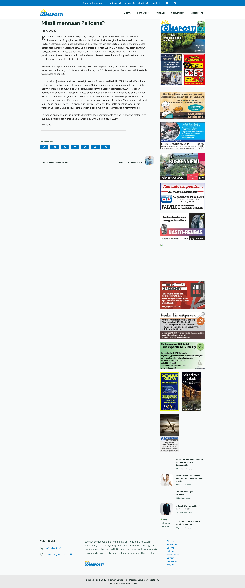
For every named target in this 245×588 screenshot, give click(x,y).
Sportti (170, 547)
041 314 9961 (53, 548)
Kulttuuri (160, 12)
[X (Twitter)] (54, 147)
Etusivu (127, 12)
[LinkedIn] (75, 147)
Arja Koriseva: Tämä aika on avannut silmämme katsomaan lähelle (189, 478)
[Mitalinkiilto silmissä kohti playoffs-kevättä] (166, 509)
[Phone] (174, 3)
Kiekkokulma (173, 544)
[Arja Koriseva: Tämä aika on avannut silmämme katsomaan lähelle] (166, 480)
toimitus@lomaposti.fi (58, 554)
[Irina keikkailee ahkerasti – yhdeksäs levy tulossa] (166, 524)
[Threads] (105, 147)
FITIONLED (131, 583)
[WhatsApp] (85, 147)
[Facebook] (44, 147)
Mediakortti (197, 12)
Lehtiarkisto (143, 12)
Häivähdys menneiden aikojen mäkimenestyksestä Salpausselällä (189, 462)
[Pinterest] (65, 147)
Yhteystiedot (177, 12)
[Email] (166, 3)
